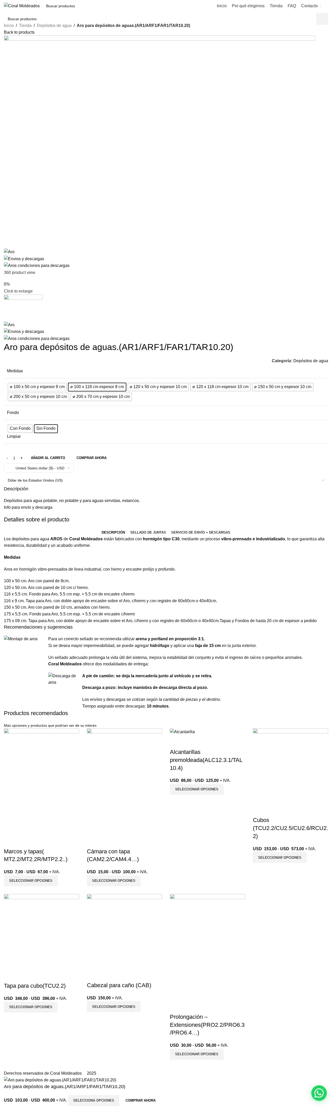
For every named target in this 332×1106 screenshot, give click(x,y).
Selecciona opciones (93, 1100)
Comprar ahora (141, 1100)
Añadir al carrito (48, 458)
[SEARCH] (107, 6)
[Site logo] (22, 5)
